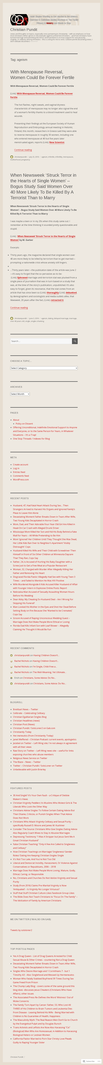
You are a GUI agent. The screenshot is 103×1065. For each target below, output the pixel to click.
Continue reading (23, 149)
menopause (68, 157)
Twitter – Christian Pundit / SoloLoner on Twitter (37, 765)
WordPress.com (21, 479)
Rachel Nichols (21, 660)
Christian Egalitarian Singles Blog (30, 716)
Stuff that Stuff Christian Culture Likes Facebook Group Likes (43, 893)
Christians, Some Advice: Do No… (39, 677)
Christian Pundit (23, 30)
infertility (58, 157)
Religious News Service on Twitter (30, 758)
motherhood (15, 159)
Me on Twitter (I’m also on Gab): (31, 919)
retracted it (57, 300)
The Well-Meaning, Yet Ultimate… (49, 672)
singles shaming (37, 321)
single (27, 321)
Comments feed (21, 475)
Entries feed (19, 472)
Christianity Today (22, 731)
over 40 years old (17, 321)
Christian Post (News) (24, 724)
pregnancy (25, 159)
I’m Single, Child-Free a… (45, 666)
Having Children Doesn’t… (46, 655)
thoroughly (53, 292)
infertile (51, 157)
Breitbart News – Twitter (25, 709)
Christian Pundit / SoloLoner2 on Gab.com (34, 728)
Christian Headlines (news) (26, 720)
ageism (44, 157)
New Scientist (56, 142)
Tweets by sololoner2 (21, 930)
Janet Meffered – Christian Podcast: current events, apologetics (44, 739)
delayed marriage (61, 318)
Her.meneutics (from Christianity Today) (33, 735)
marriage (73, 318)
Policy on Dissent (24, 423)
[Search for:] (41, 341)
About (16, 419)
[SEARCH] (75, 341)
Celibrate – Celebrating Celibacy (29, 713)
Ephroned (22, 277)
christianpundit (20, 157)
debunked (71, 292)
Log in (16, 468)
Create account (20, 464)
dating (50, 318)
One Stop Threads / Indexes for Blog (31, 438)
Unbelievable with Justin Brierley (29, 769)
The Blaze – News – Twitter (27, 761)
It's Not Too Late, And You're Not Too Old (34, 859)
